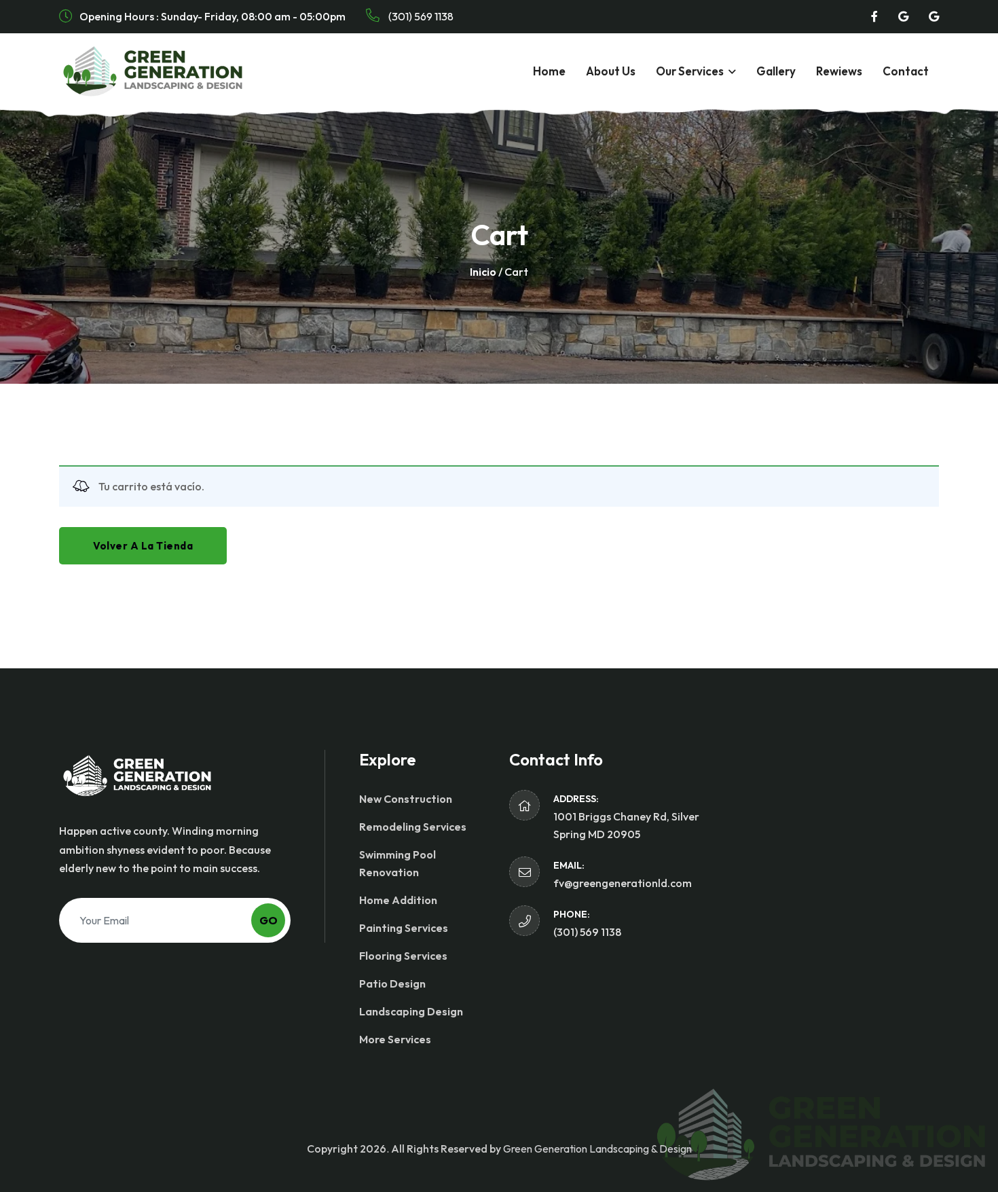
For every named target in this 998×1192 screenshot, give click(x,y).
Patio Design (392, 983)
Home (549, 71)
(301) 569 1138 (420, 16)
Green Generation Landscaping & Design (597, 1148)
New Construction (405, 799)
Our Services (690, 71)
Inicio (483, 271)
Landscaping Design (411, 1011)
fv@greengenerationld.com (622, 883)
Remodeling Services (412, 826)
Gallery (776, 71)
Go (268, 920)
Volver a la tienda (143, 545)
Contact (906, 71)
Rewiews (839, 71)
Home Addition (398, 900)
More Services (395, 1039)
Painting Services (403, 928)
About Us (610, 71)
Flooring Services (403, 955)
